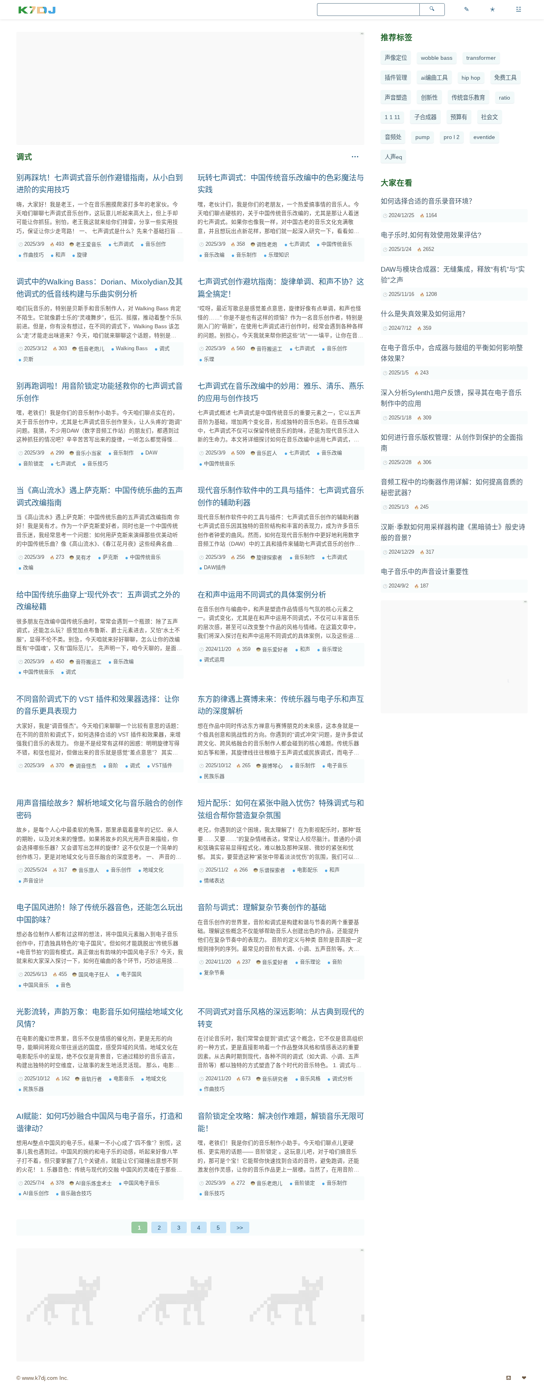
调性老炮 (266, 244)
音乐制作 (246, 255)
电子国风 (131, 974)
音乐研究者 (275, 1079)
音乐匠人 (266, 453)
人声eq (393, 157)
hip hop (471, 77)
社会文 (489, 117)
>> (240, 1227)
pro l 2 (452, 137)
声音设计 (33, 881)
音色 (66, 985)
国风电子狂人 (94, 975)
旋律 (82, 255)
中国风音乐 (36, 985)
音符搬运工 (269, 349)
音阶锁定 (33, 463)
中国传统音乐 (336, 244)
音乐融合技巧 (76, 1193)
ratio (504, 97)
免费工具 (505, 77)
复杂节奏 (214, 973)
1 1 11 (392, 117)
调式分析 (342, 1078)
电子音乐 (337, 765)
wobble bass (436, 58)
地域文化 (153, 870)
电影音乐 (123, 1078)
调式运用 (214, 659)
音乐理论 (332, 649)
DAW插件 (215, 567)
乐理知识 (278, 255)
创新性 (429, 97)
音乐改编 (214, 255)
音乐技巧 (97, 463)
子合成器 (425, 117)
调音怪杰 (86, 766)
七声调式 (123, 244)
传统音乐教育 (468, 97)
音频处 (393, 137)
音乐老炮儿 (269, 1183)
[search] (432, 9)
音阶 (113, 765)
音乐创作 (155, 244)
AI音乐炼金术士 (94, 1183)
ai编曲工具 (434, 77)
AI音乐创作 (36, 1193)
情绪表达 (214, 881)
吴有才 (83, 557)
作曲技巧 (33, 255)
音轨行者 (91, 1079)
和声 (60, 255)
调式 (164, 348)
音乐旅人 (88, 870)
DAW (151, 453)
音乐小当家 (89, 453)
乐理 (209, 359)
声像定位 (396, 58)
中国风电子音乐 (141, 1183)
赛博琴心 (272, 766)
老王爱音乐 (89, 244)
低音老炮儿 (91, 349)
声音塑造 (396, 97)
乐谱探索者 (272, 870)
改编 (28, 567)
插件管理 (396, 77)
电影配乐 (307, 870)
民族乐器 (214, 776)
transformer (481, 58)
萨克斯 (110, 557)
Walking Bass (132, 348)
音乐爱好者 (275, 649)
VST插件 (162, 765)
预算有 (458, 117)
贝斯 (28, 359)
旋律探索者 (269, 557)
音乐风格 (310, 1078)
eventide (484, 137)
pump (422, 137)
